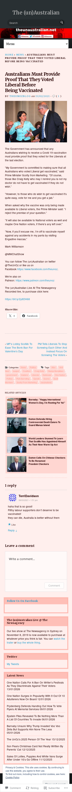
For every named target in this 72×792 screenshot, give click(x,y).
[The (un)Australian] (36, 33)
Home (9, 54)
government (11, 375)
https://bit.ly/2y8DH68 (17, 299)
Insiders (24, 375)
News (20, 54)
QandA (36, 378)
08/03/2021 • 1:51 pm (28, 500)
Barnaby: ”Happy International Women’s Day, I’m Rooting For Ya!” (47, 401)
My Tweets (13, 664)
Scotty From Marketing (27, 382)
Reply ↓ (12, 530)
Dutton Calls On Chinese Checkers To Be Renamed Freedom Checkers (47, 460)
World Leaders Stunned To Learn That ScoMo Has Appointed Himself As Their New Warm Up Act (47, 441)
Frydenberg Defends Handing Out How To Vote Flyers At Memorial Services (34, 707)
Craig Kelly (39, 371)
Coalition (26, 371)
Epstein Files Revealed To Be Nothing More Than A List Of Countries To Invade (35, 717)
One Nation (60, 375)
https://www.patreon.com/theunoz (35, 280)
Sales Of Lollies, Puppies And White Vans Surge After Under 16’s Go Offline (35, 757)
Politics (33, 367)
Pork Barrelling (22, 378)
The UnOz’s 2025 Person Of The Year (29, 739)
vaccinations (46, 382)
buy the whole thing (28, 642)
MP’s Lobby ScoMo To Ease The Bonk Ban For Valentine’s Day (19, 347)
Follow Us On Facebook (22, 601)
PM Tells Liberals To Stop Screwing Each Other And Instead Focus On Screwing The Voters (52, 349)
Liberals (35, 375)
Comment (54, 585)
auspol (16, 371)
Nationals (47, 375)
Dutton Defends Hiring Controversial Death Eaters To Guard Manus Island (44, 422)
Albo (53, 367)
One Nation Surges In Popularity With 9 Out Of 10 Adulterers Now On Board (36, 697)
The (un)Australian (36, 12)
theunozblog (20, 96)
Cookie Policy (12, 777)
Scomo (47, 378)
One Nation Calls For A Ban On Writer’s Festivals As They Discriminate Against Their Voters (35, 684)
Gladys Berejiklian (55, 371)
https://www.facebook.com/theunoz (37, 269)
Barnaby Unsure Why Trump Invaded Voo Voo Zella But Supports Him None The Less (33, 727)
